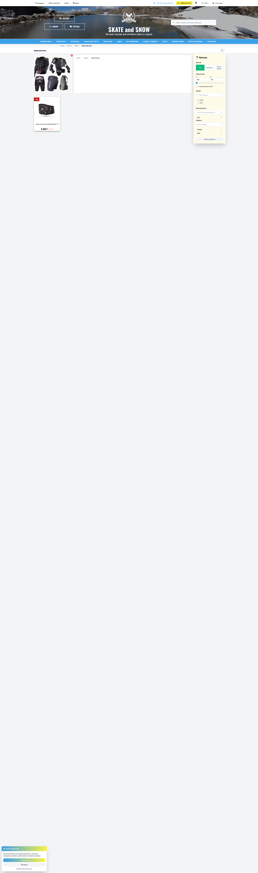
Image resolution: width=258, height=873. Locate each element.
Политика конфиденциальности (24, 868)
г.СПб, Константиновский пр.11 (165, 3)
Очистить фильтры (209, 139)
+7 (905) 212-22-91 (185, 3)
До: (211, 77)
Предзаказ (210, 67)
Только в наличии (219, 67)
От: (196, 77)
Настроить (24, 865)
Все (200, 67)
